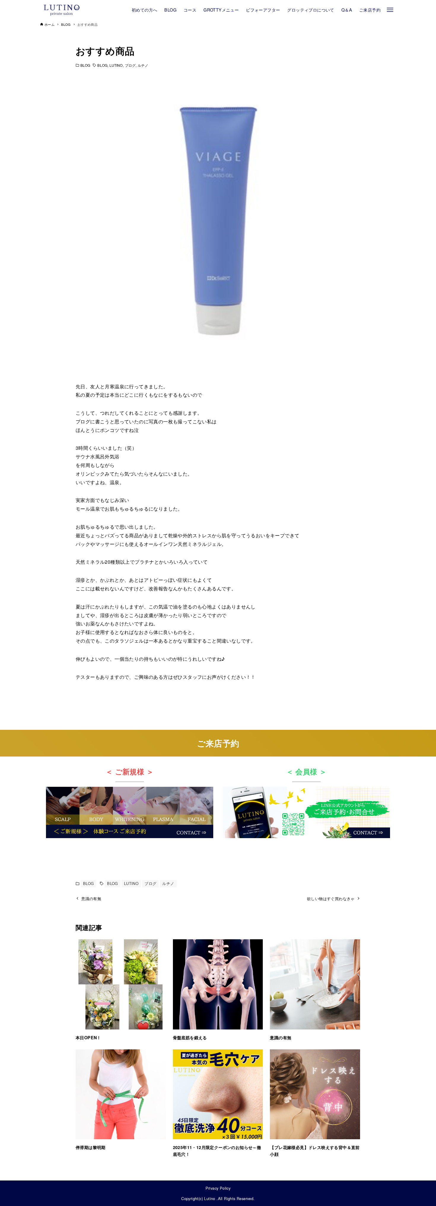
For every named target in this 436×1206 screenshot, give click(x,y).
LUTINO (116, 65)
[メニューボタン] (390, 10)
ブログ (130, 65)
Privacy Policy (218, 1188)
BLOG (85, 65)
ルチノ (143, 65)
